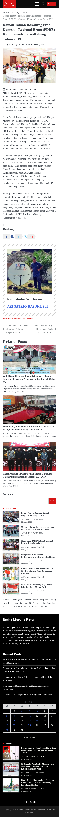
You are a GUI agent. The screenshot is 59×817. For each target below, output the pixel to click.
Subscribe (51, 4)
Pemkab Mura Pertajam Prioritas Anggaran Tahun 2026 (27, 694)
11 (29, 716)
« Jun (26, 737)
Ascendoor (40, 810)
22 (7, 725)
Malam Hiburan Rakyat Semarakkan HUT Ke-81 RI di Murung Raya (37, 528)
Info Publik (28, 318)
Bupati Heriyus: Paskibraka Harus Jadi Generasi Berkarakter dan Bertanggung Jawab (38, 750)
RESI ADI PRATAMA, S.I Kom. (34, 519)
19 (37, 720)
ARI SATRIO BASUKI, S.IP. (31, 44)
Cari (52, 500)
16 (14, 720)
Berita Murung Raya (11, 318)
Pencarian (8, 494)
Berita (8, 2)
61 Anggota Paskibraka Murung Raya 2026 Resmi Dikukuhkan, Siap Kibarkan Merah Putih (37, 766)
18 (29, 720)
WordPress (29, 813)
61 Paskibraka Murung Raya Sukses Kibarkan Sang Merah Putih (37, 586)
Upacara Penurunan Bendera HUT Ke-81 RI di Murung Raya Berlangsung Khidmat (38, 570)
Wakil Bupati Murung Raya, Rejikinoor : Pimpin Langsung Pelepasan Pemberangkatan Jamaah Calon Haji (29, 379)
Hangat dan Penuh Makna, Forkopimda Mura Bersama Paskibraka (38, 556)
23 (14, 725)
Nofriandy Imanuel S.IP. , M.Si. (34, 547)
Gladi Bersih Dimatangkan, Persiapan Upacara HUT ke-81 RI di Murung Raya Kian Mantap (37, 782)
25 (29, 725)
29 (7, 730)
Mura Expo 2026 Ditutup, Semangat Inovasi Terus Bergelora (37, 542)
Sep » (32, 737)
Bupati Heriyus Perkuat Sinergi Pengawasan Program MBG (35, 514)
